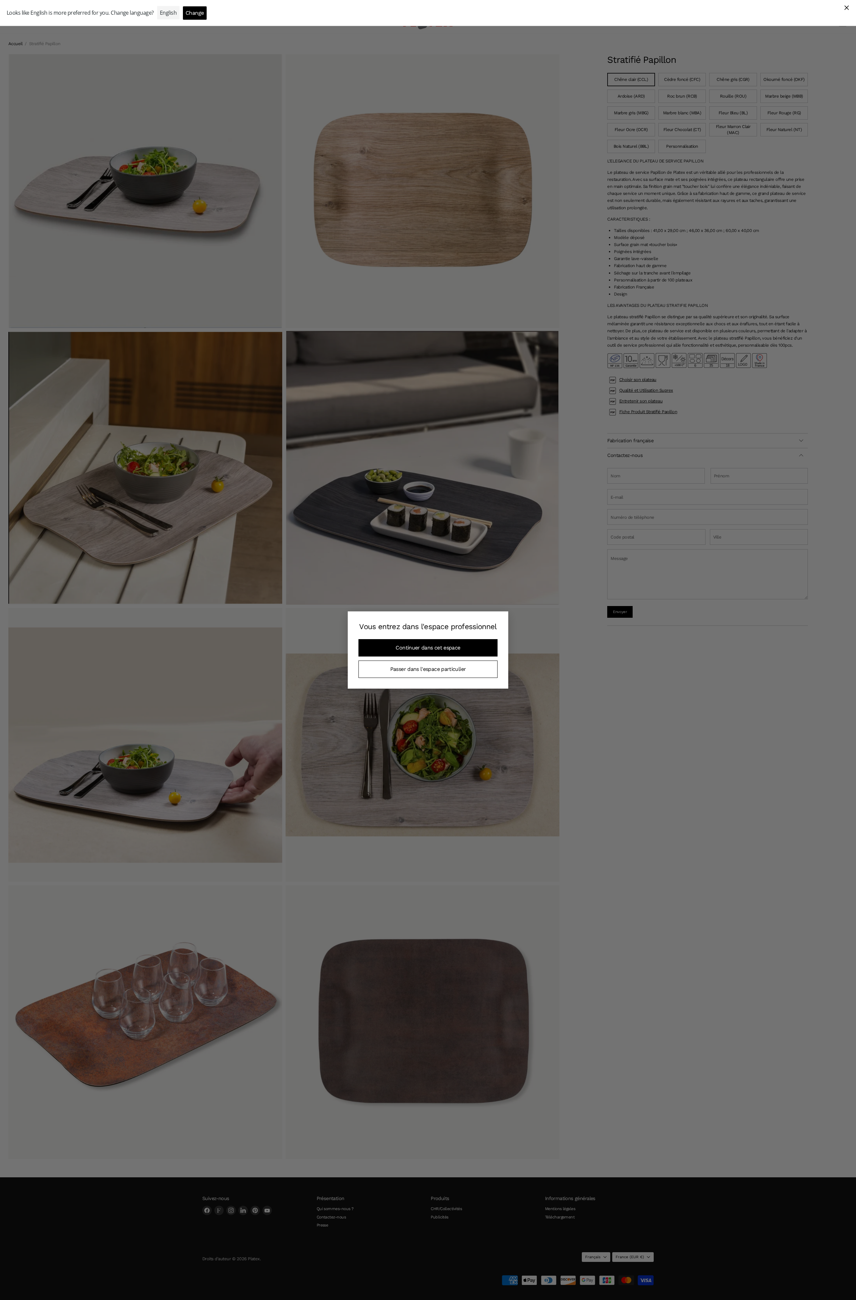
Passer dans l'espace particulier (428, 669)
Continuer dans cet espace (428, 647)
